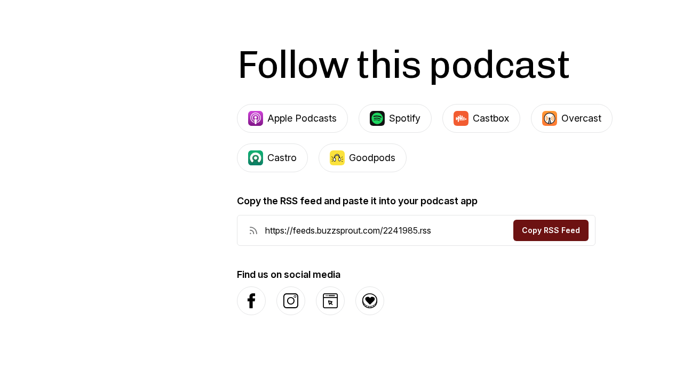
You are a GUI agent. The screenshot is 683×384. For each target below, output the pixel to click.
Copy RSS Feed (551, 230)
